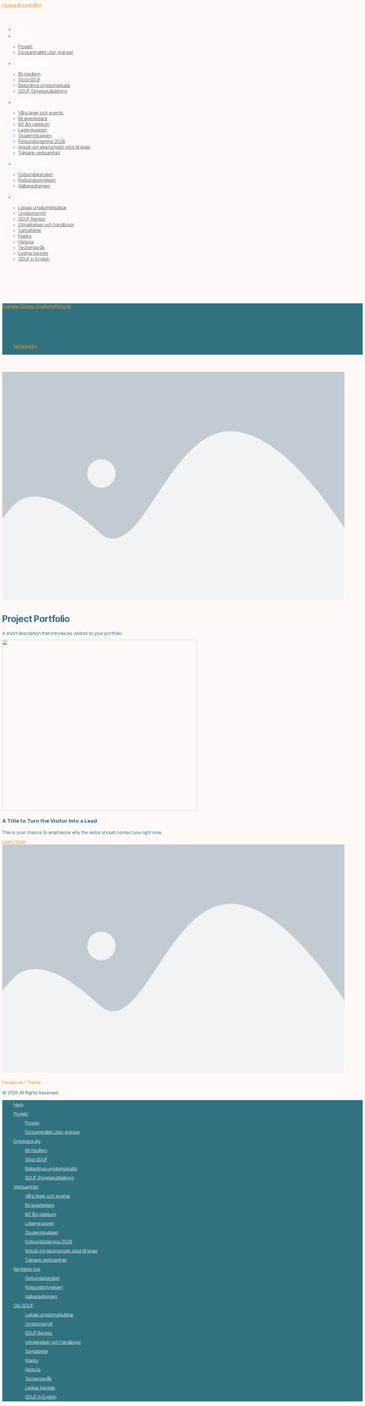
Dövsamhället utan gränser (52, 1132)
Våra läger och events (47, 1196)
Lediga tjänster (40, 1388)
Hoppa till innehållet (22, 5)
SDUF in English (40, 1397)
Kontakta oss (27, 1269)
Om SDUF (23, 1305)
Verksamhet (26, 1187)
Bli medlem (36, 1150)
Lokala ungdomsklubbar (49, 1315)
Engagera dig (27, 1141)
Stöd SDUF (36, 1159)
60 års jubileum (40, 1214)
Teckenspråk (38, 1378)
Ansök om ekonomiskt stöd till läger (61, 1251)
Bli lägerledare (39, 1205)
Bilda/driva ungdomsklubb (51, 1168)
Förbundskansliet (42, 1278)
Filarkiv (31, 1360)
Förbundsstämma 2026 (48, 1241)
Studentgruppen (41, 1232)
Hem (18, 1105)
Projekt (21, 1114)
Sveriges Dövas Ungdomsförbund (36, 306)
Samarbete (36, 1351)
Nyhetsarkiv (25, 346)
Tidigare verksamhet (46, 1260)
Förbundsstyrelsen (44, 1287)
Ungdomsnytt (38, 1324)
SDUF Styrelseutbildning (49, 1178)
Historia (32, 1369)
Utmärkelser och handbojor (53, 1342)
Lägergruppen (39, 1223)
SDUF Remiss (38, 1333)
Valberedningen (41, 1296)
